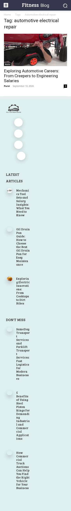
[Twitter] (18, 145)
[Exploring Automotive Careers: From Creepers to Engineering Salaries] (35, 50)
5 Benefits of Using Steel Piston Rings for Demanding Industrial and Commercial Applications (23, 415)
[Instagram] (18, 133)
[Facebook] (18, 122)
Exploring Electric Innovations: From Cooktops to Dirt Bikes (23, 291)
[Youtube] (21, 156)
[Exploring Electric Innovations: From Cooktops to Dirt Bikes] (9, 279)
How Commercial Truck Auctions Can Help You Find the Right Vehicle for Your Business (22, 470)
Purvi (7, 85)
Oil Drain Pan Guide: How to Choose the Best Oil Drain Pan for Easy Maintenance (23, 246)
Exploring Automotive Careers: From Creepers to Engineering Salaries (31, 76)
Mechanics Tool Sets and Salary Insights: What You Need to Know (22, 202)
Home (7, 14)
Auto (7, 64)
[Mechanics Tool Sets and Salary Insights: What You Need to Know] (9, 191)
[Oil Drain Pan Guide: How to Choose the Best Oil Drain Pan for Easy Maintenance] (9, 229)
